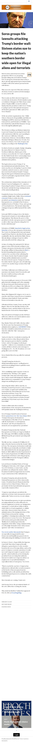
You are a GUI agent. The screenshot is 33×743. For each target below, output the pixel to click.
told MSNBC (22, 327)
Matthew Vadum (6, 604)
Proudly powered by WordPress (10, 738)
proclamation (13, 200)
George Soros (6, 606)
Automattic (4, 740)
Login (16, 735)
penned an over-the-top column (16, 416)
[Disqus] (16, 633)
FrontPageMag (16, 593)
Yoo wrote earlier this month (11, 532)
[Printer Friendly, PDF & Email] (29, 74)
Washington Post (23, 143)
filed (26, 250)
